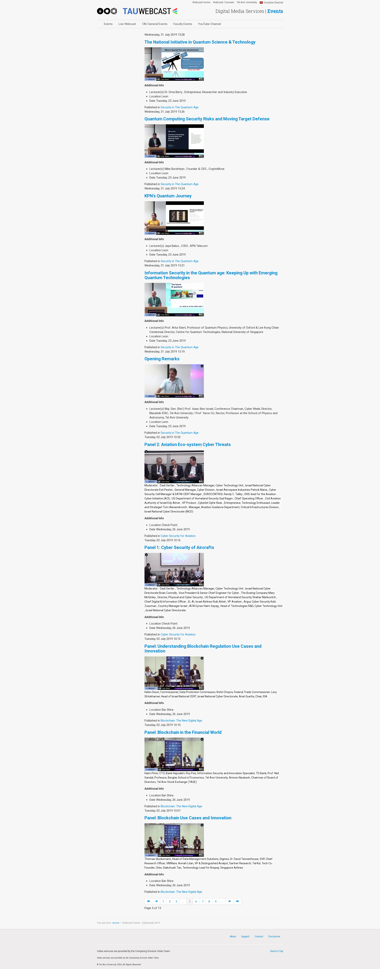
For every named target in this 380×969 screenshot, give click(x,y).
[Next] (230, 901)
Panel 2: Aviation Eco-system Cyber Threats (187, 444)
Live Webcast (127, 24)
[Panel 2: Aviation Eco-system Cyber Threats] (174, 466)
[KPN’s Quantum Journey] (174, 218)
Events (108, 24)
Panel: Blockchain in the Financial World (182, 732)
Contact (259, 936)
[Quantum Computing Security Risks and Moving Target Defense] (174, 141)
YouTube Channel (209, 24)
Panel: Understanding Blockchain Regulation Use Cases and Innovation (202, 648)
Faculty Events (182, 24)
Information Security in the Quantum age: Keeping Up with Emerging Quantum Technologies (210, 275)
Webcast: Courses (223, 2)
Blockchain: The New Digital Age (181, 720)
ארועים (115, 922)
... (183, 901)
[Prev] (156, 901)
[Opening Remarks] (174, 380)
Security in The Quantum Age (180, 107)
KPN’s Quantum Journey (168, 195)
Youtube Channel (273, 2)
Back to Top (276, 951)
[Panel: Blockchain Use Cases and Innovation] (174, 840)
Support (245, 936)
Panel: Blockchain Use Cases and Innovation (187, 817)
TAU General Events (154, 24)
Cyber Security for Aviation (178, 536)
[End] (237, 901)
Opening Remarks (162, 358)
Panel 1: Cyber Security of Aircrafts (179, 547)
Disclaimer (274, 936)
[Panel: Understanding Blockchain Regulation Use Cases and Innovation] (174, 673)
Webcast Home (201, 2)
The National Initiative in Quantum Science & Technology (200, 42)
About (233, 936)
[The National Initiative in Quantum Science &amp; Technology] (174, 64)
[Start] (148, 901)
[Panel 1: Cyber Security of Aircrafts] (174, 569)
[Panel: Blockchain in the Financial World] (174, 754)
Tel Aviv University (247, 2)
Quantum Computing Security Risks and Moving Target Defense (207, 118)
